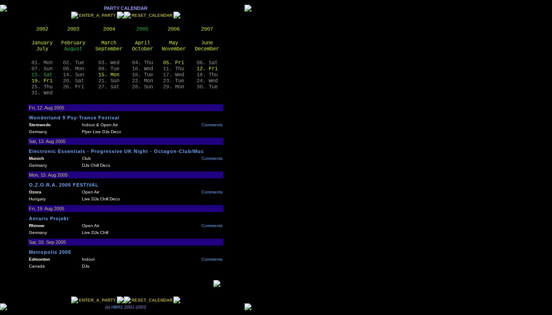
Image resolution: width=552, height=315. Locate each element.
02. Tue (73, 63)
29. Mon (173, 87)
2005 (142, 29)
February (73, 43)
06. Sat (207, 63)
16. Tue (142, 75)
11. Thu (173, 69)
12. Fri (207, 69)
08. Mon (73, 69)
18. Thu (207, 75)
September (108, 49)
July (42, 49)
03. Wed (108, 63)
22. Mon (142, 81)
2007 (207, 29)
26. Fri (73, 87)
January (42, 43)
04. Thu (142, 63)
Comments (212, 124)
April (142, 43)
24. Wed (207, 81)
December (207, 49)
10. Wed (142, 69)
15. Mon (108, 75)
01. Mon (42, 63)
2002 (42, 29)
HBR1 (117, 307)
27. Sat (108, 87)
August (73, 49)
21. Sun (108, 81)
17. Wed (173, 75)
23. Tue (173, 81)
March (108, 43)
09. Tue (108, 69)
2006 (174, 29)
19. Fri (42, 81)
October (142, 49)
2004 (109, 29)
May (173, 43)
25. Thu (42, 87)
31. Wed (42, 93)
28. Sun (142, 87)
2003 (73, 29)
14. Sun (73, 75)
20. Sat (73, 81)
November (174, 49)
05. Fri (173, 63)
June (207, 43)
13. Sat (42, 75)
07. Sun (42, 69)
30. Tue (207, 87)
